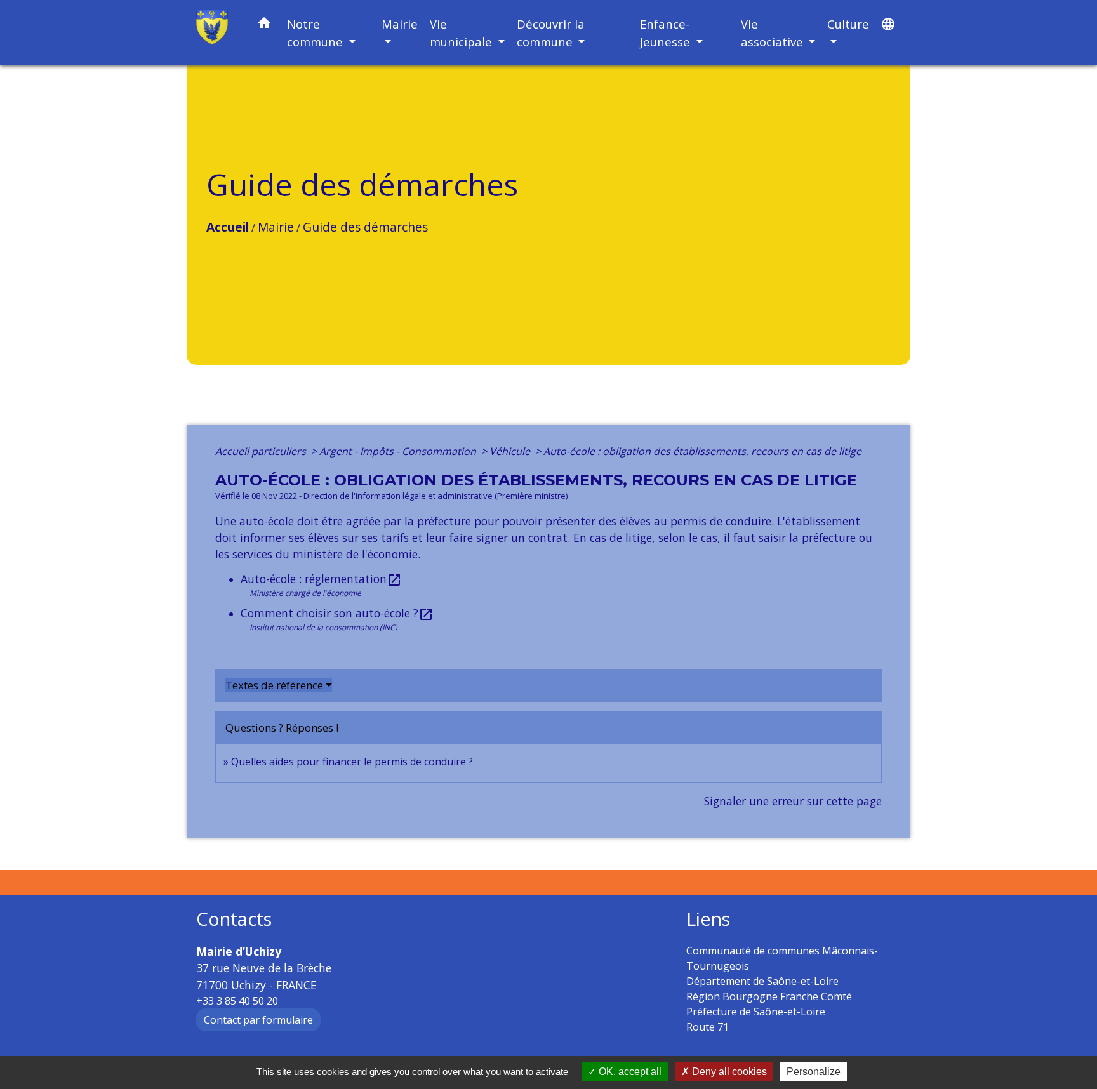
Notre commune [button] (316, 33)
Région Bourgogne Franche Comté (769, 996)
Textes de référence (274, 685)
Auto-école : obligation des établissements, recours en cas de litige (702, 451)
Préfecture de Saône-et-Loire (755, 1012)
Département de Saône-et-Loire (762, 981)
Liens (708, 919)
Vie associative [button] (773, 33)
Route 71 (707, 1027)
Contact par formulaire (258, 1020)
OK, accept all (629, 1071)
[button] (264, 25)
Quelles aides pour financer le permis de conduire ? (352, 762)
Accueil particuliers (262, 451)
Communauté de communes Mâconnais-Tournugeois (782, 958)
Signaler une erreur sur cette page (793, 800)
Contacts (234, 919)
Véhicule (511, 451)
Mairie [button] (400, 24)
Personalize (814, 1071)
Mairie (276, 226)
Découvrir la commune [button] (551, 33)
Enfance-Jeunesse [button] (666, 33)
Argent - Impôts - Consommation (399, 451)
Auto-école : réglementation (321, 578)
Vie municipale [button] (462, 33)
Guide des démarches (365, 226)
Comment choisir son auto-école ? (337, 613)
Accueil (227, 226)
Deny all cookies (728, 1071)
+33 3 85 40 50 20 (237, 1001)
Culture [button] (848, 24)
